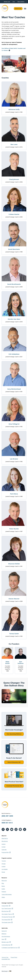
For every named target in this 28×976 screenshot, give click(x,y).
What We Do (5, 838)
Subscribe (4, 849)
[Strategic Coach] (5, 8)
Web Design (5, 971)
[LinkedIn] (20, 829)
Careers (3, 844)
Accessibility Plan (6, 959)
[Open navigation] (25, 8)
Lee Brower (14, 459)
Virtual (3, 872)
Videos (3, 897)
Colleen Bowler (14, 214)
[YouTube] (11, 829)
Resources (4, 880)
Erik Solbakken (14, 354)
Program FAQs (5, 852)
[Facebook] (3, 829)
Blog (3, 883)
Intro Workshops (6, 936)
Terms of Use (5, 957)
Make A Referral (20, 1)
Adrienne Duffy (14, 109)
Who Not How (5, 911)
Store (14, 1)
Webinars (4, 933)
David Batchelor (14, 249)
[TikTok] (24, 829)
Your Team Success (6, 908)
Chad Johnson (14, 179)
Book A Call (18, 8)
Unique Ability (5, 905)
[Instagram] (16, 829)
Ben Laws (14, 144)
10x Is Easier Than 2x (7, 914)
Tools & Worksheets (7, 894)
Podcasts (4, 891)
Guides (3, 889)
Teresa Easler (14, 634)
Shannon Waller (14, 564)
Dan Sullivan (21, 662)
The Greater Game (6, 922)
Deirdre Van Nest (14, 319)
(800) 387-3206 (7, 816)
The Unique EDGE (6, 919)
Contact (3, 847)
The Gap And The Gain (7, 917)
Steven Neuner (14, 599)
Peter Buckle (14, 529)
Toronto (4, 861)
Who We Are (5, 841)
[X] (7, 829)
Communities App (6, 945)
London (3, 866)
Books (3, 886)
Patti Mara (14, 494)
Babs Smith (7, 662)
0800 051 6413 (7, 823)
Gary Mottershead (14, 389)
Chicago (4, 863)
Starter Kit (4, 931)
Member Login (7, 1)
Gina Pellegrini (14, 424)
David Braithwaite (14, 284)
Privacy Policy (14, 957)
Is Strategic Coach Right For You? (10, 947)
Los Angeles (5, 869)
